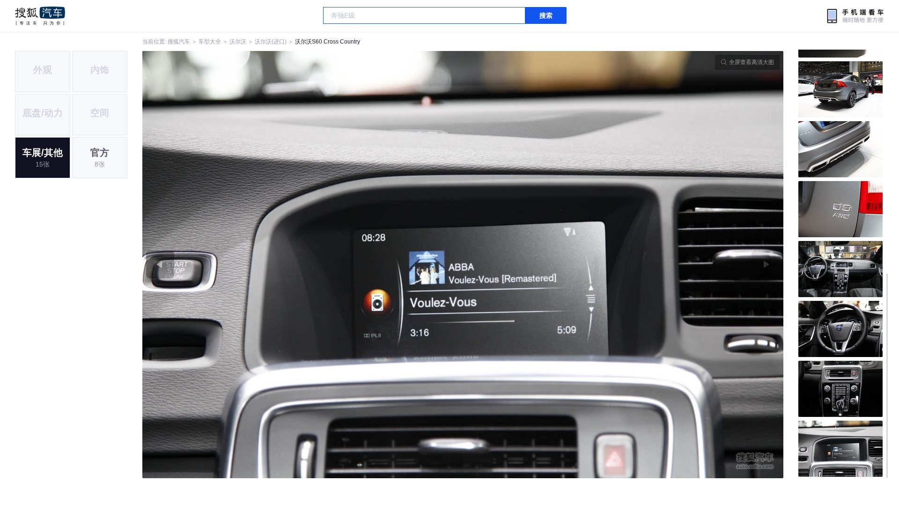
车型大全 (210, 41)
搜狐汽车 (40, 16)
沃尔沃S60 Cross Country (327, 41)
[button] (302, 264)
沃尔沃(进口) (271, 41)
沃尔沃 (237, 41)
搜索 (546, 15)
